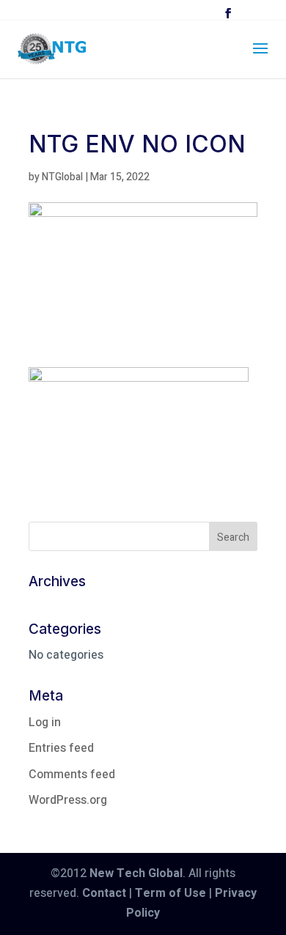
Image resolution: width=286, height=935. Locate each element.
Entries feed (61, 748)
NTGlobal (62, 177)
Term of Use (170, 893)
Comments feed (72, 774)
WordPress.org (68, 800)
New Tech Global (136, 873)
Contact (104, 893)
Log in (45, 722)
